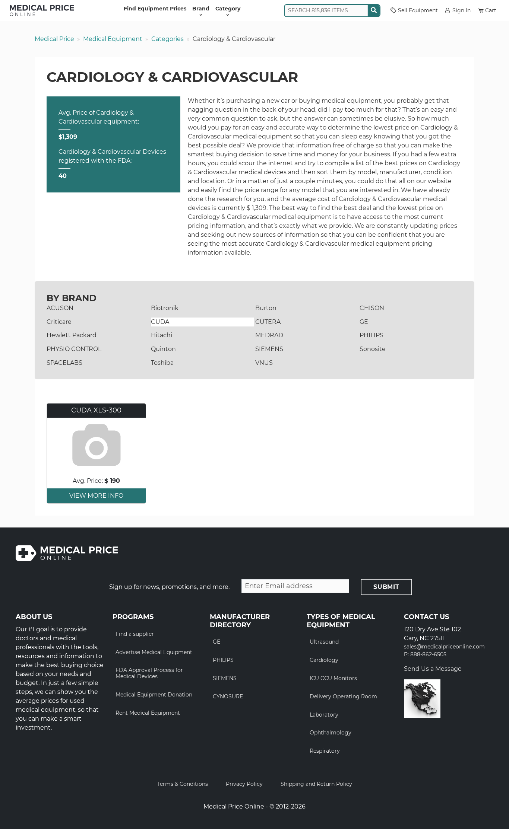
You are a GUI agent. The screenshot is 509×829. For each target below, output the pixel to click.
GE (364, 321)
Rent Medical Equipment (148, 713)
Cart (490, 10)
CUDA (160, 321)
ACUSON (60, 308)
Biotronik (164, 308)
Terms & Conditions (182, 784)
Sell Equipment (418, 10)
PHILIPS (371, 335)
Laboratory (324, 714)
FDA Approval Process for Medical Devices (149, 673)
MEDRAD (269, 335)
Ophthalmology (330, 732)
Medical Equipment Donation (154, 694)
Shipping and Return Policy (316, 784)
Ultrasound (324, 641)
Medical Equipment (112, 38)
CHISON (372, 308)
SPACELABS (64, 362)
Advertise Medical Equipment (154, 652)
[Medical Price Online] (42, 10)
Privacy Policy (244, 784)
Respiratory (325, 750)
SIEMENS (269, 349)
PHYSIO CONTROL (74, 349)
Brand (200, 8)
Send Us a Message (433, 668)
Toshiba (162, 362)
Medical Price (54, 38)
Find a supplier (135, 634)
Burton (265, 308)
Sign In (461, 10)
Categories (167, 38)
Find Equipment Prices (155, 8)
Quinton (163, 349)
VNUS (264, 362)
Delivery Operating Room (343, 696)
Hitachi (161, 335)
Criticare (59, 321)
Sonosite (373, 349)
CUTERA (268, 321)
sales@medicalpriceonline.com (444, 647)
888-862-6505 (428, 654)
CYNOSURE (228, 696)
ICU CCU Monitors (333, 678)
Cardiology (324, 660)
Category (227, 8)
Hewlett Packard (72, 335)
